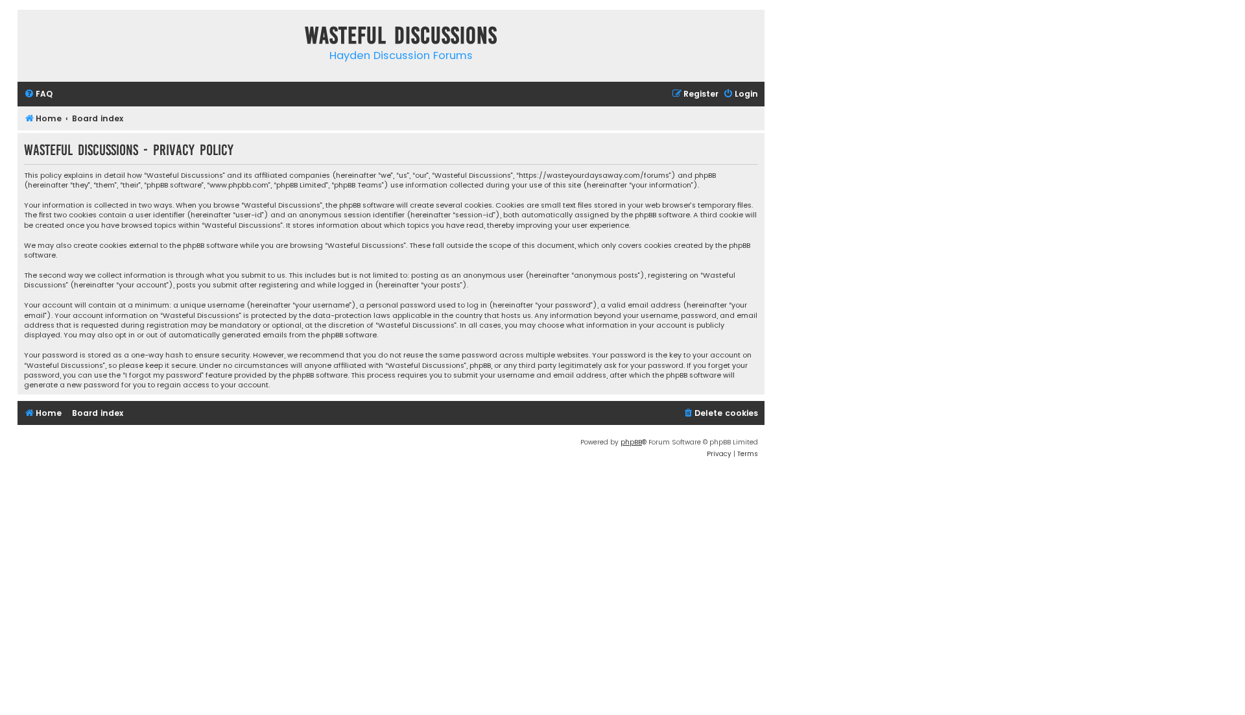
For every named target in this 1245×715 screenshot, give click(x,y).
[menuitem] (38, 94)
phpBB (631, 442)
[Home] (30, 38)
